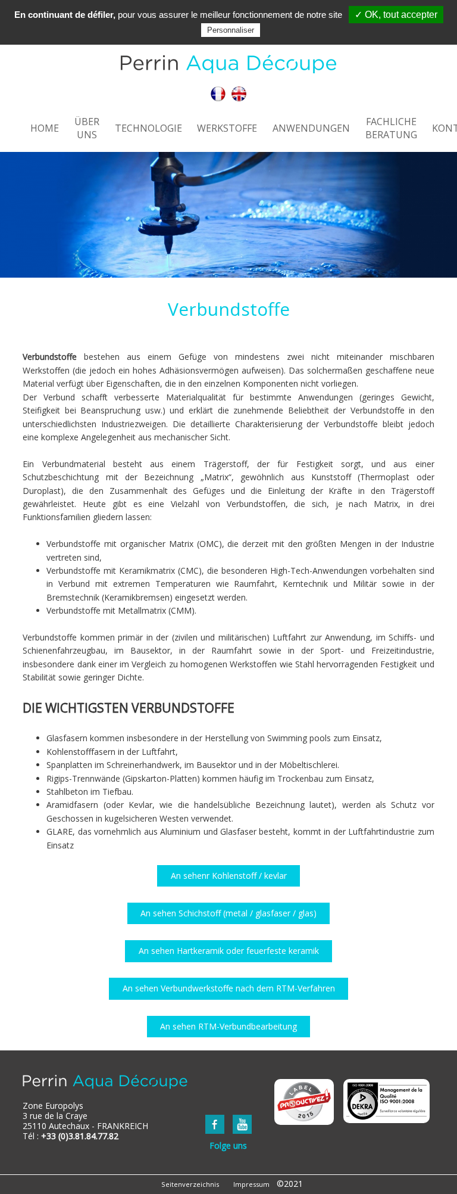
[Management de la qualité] (386, 1101)
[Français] (218, 95)
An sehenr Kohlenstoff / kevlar (229, 875)
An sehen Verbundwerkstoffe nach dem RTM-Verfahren (229, 988)
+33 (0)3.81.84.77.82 (79, 1136)
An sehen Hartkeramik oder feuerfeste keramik (229, 950)
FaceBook (214, 1124)
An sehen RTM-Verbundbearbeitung (228, 1026)
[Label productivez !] (304, 1102)
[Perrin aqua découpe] (228, 65)
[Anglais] (238, 95)
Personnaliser (230, 30)
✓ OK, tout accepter (396, 15)
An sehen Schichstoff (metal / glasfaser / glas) (228, 913)
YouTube (242, 1124)
